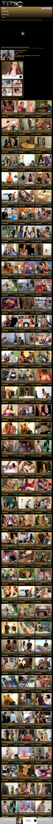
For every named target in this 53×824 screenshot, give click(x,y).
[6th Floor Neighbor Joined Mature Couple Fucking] (26, 208)
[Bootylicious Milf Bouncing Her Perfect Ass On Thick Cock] (43, 190)
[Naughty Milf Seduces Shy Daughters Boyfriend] (43, 532)
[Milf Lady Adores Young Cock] (9, 315)
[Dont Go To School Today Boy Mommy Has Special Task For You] (43, 172)
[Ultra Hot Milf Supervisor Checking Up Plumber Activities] (26, 154)
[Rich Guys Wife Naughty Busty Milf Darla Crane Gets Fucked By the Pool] (26, 675)
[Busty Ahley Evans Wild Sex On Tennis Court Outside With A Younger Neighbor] (9, 226)
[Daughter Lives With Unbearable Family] (9, 675)
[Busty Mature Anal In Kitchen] (26, 479)
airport (23, 56)
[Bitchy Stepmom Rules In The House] (26, 532)
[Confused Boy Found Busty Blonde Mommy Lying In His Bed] (26, 404)
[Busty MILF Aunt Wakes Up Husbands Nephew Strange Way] (43, 351)
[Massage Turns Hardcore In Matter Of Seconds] (43, 514)
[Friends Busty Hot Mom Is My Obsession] (43, 640)
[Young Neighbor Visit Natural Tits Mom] (9, 550)
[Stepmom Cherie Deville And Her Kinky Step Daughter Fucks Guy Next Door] (43, 729)
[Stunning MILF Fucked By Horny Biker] (26, 297)
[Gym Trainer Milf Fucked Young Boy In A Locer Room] (26, 800)
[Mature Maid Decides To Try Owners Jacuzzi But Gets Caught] (43, 550)
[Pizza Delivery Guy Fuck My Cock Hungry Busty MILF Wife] (26, 261)
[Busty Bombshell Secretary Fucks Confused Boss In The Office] (9, 243)
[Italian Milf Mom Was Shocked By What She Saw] (43, 461)
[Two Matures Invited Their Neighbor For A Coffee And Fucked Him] (26, 604)
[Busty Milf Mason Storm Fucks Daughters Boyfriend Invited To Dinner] (9, 154)
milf (32, 55)
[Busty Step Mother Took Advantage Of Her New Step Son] (26, 172)
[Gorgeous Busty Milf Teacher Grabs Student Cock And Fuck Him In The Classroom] (43, 693)
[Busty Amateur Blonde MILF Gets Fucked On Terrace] (43, 783)
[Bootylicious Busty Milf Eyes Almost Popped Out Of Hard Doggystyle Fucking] (9, 586)
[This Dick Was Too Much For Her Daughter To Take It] (26, 461)
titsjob (20, 56)
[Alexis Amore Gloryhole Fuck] (9, 640)
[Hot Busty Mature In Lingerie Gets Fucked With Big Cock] (9, 404)
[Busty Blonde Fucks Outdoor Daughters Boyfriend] (26, 783)
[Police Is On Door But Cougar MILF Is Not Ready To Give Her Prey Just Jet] (43, 440)
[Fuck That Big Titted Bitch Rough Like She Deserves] (9, 747)
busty (34, 55)
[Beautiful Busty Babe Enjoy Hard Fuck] (26, 190)
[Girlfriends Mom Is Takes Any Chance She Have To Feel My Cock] (43, 333)
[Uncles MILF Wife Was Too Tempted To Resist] (26, 243)
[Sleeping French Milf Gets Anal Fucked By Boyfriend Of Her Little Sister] (26, 440)
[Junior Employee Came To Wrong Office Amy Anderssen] (43, 154)
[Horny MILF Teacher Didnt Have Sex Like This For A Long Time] (26, 514)
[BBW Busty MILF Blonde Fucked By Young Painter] (9, 279)
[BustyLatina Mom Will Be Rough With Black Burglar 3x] (26, 657)
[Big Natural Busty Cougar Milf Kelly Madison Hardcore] (9, 172)
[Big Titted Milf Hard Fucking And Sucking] (9, 422)
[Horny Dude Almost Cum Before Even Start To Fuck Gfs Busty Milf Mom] (43, 386)
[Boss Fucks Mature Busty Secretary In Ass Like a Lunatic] (9, 765)
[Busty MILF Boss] (43, 479)
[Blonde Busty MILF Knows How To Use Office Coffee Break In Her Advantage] (9, 440)
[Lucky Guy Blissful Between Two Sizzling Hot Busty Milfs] (43, 497)
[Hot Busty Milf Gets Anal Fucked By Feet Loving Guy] (43, 100)
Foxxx (23, 55)
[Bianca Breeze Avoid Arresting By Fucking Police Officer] (9, 190)
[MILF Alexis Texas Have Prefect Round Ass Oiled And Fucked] (43, 369)
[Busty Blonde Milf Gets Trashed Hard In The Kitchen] (43, 711)
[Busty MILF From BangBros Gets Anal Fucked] (43, 261)
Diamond (19, 55)
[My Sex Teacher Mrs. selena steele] (9, 118)
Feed (3, 17)
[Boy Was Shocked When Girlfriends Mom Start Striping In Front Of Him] (26, 100)
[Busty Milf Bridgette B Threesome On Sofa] (43, 586)
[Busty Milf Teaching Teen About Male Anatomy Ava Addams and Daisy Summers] (43, 315)
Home (3, 8)
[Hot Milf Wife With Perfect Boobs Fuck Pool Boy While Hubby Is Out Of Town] (9, 100)
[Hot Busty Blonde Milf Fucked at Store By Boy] (26, 422)
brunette (38, 55)
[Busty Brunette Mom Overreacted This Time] (26, 711)
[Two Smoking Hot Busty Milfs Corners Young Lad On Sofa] (26, 315)
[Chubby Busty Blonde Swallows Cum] (26, 765)
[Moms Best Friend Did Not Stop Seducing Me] (43, 118)
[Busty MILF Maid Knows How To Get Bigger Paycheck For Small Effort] (9, 369)
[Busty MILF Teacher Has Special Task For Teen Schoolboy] (9, 711)
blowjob (16, 56)
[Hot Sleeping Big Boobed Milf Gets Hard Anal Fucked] (9, 297)
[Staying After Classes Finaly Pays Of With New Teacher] (43, 747)
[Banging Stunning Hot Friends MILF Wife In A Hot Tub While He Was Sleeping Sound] (43, 297)
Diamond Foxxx (28, 55)
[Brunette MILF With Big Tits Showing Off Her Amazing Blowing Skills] (43, 136)
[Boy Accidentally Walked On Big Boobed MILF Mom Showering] (26, 118)
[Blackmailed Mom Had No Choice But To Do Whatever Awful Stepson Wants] (43, 568)
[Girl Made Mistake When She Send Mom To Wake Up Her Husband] (26, 136)
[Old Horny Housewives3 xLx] (9, 479)
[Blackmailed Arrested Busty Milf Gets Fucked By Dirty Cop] (9, 729)
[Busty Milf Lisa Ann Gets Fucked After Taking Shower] (43, 675)
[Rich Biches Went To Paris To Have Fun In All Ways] (26, 369)
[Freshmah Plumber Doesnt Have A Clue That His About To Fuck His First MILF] (43, 800)
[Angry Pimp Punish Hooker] (26, 550)
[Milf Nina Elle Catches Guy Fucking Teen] (9, 657)
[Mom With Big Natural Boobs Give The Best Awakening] (9, 461)
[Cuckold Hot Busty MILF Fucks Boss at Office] (26, 279)
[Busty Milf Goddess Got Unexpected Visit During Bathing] (43, 243)
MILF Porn (21, 52)
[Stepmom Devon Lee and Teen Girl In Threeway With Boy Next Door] (26, 622)
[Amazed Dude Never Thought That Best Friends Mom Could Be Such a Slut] (26, 640)
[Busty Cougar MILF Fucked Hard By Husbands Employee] (43, 765)
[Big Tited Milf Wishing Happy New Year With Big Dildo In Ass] (26, 729)
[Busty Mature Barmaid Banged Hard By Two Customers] (43, 208)
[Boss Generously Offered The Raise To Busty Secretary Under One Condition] (43, 657)
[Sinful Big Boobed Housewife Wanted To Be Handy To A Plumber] (43, 604)
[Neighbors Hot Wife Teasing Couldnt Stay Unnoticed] (26, 568)
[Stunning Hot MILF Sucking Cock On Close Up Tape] (9, 261)
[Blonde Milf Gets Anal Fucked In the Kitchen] (43, 279)
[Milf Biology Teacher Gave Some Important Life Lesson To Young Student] (9, 351)
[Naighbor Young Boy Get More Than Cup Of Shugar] (26, 351)
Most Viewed (5, 14)
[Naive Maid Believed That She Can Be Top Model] (26, 747)
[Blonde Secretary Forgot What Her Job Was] (9, 386)
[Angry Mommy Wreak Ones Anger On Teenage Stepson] (9, 333)
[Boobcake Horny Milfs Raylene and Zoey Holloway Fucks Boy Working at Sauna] (43, 622)
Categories (5, 11)
